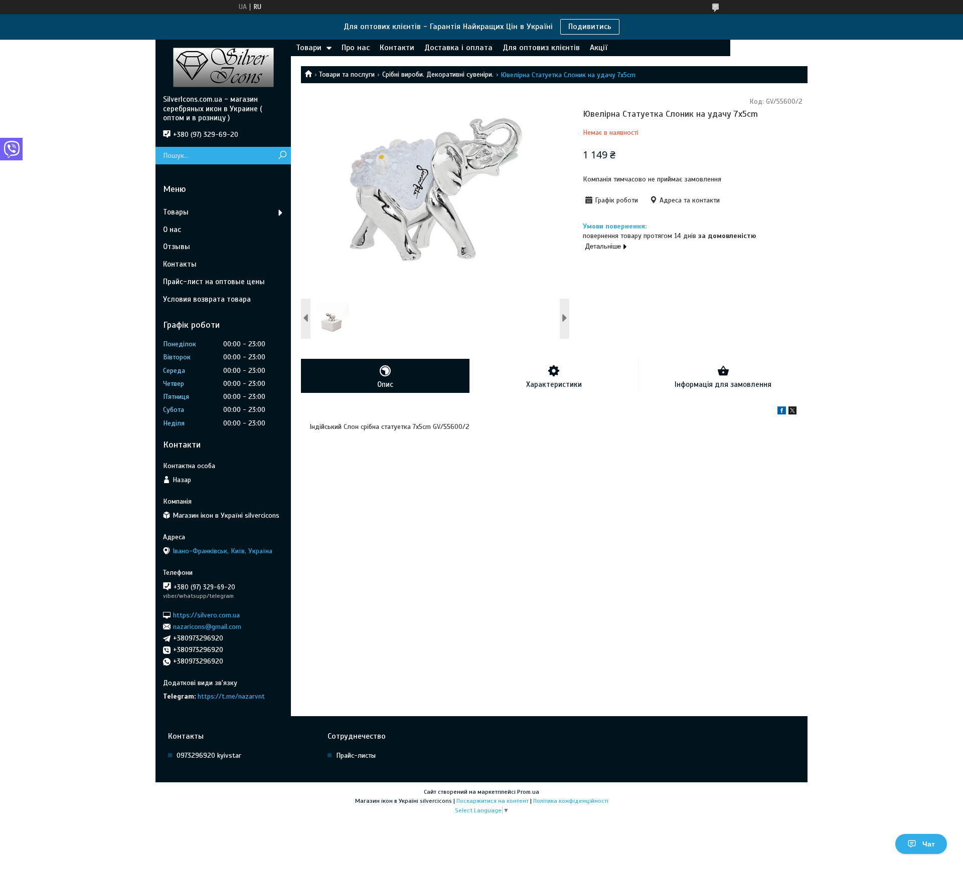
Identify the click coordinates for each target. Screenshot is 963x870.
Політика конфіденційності (570, 800)
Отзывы (176, 246)
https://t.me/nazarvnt (231, 696)
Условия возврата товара (207, 299)
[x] (792, 412)
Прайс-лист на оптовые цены (214, 281)
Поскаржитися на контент (492, 800)
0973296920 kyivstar (209, 755)
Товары (176, 211)
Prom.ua (528, 791)
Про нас (356, 48)
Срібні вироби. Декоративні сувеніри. (438, 74)
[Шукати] (282, 155)
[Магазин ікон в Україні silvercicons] (223, 67)
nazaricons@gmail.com (207, 626)
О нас (172, 229)
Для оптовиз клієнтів (541, 48)
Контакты (180, 264)
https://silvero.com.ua (206, 614)
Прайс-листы (356, 755)
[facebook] (781, 412)
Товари (309, 48)
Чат (928, 844)
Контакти (397, 48)
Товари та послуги (347, 74)
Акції (598, 48)
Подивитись (589, 27)
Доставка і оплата (458, 48)
